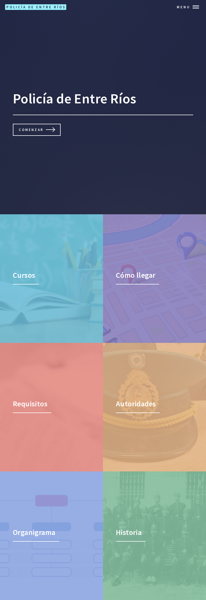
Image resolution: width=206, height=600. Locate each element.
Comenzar (31, 130)
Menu (183, 7)
